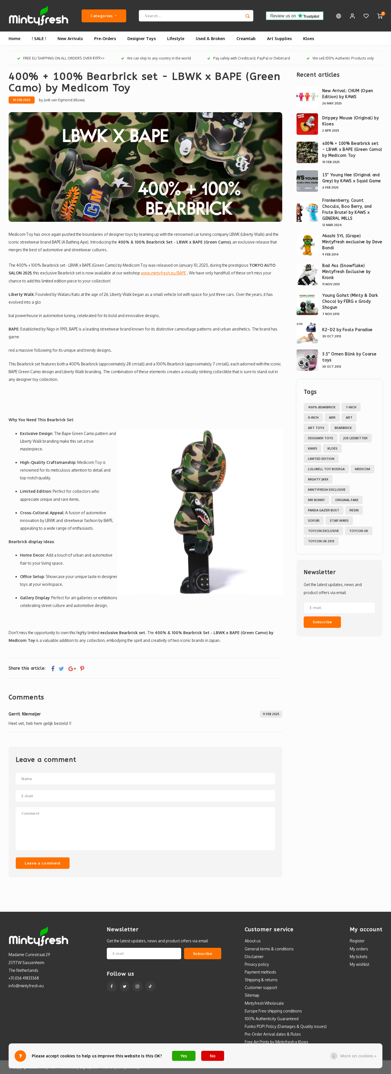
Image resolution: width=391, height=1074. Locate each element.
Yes (184, 1055)
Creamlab (246, 38)
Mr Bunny (316, 500)
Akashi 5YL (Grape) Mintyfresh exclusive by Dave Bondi (352, 242)
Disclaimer (254, 956)
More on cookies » (358, 1055)
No (213, 1055)
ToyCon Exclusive (323, 531)
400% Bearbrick (321, 407)
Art (349, 418)
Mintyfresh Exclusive (326, 490)
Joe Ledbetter (355, 438)
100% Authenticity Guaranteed (272, 1018)
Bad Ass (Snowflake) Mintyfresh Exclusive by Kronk (346, 271)
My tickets (359, 956)
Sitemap (252, 995)
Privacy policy (257, 964)
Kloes (308, 38)
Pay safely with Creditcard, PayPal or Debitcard (251, 58)
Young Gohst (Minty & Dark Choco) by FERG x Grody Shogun (350, 301)
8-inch (313, 418)
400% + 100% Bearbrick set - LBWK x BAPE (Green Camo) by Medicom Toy (352, 149)
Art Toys (316, 428)
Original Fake (346, 500)
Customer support (261, 987)
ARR (332, 418)
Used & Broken (210, 38)
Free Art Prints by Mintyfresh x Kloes (276, 1041)
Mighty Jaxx (318, 479)
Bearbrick (343, 428)
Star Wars (339, 521)
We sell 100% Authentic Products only (343, 58)
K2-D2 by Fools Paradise (347, 329)
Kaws (312, 448)
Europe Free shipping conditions (273, 1010)
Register (357, 940)
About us (253, 940)
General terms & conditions (269, 948)
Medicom (362, 469)
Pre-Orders (105, 38)
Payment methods (260, 972)
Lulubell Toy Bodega (326, 469)
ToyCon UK (358, 531)
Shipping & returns (261, 979)
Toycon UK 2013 (321, 541)
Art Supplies (279, 38)
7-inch (351, 407)
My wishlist (359, 964)
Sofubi (313, 521)
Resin (354, 510)
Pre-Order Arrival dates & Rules (273, 1034)
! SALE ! (39, 38)
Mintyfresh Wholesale (264, 1003)
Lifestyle (175, 38)
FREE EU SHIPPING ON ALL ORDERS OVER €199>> (63, 58)
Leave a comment (43, 863)
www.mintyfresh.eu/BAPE (163, 272)
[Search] (247, 15)
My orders (359, 948)
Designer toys (320, 438)
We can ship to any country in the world (159, 58)
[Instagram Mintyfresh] (138, 987)
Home (14, 38)
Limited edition (321, 459)
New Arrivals (70, 38)
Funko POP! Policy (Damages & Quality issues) (286, 1026)
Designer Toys (141, 38)
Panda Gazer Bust (323, 510)
